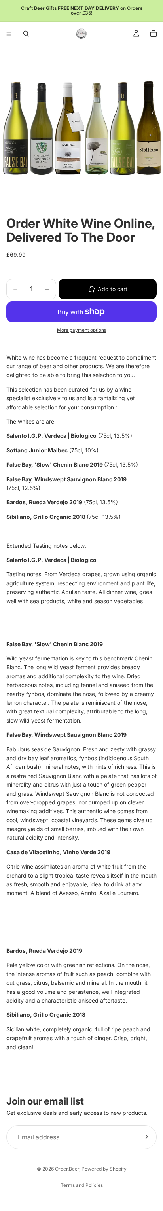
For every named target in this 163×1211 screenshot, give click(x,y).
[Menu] (9, 34)
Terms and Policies (82, 1185)
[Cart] (153, 33)
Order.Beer (67, 1169)
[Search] (26, 33)
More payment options (81, 330)
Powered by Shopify (104, 1169)
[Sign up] (144, 1137)
